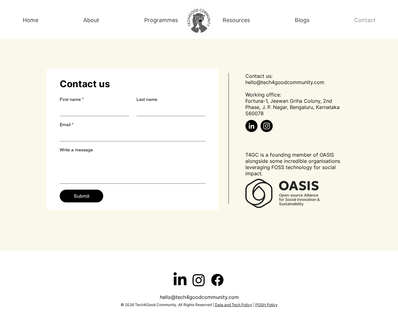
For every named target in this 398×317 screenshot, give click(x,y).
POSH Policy (266, 304)
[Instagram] (267, 126)
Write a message (76, 149)
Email (66, 124)
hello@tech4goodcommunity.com (284, 82)
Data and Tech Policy (233, 304)
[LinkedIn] (251, 126)
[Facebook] (217, 280)
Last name (147, 99)
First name (72, 99)
